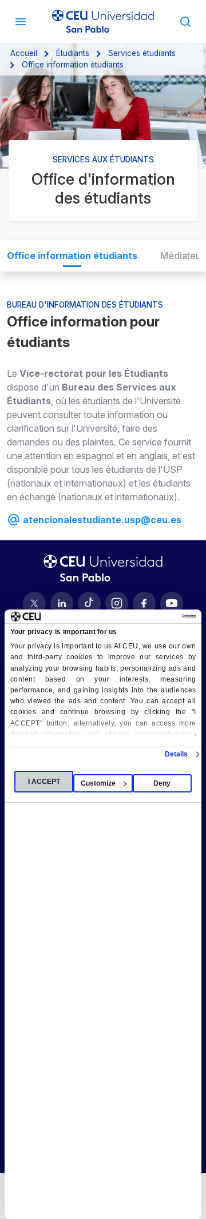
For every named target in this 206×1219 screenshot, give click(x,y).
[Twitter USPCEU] (34, 603)
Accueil (23, 53)
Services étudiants (142, 53)
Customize (98, 783)
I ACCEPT (44, 782)
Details (176, 754)
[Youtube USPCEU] (171, 603)
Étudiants (72, 53)
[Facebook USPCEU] (144, 603)
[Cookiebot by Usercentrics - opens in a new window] (148, 616)
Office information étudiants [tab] (72, 255)
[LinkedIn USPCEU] (61, 603)
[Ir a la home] (103, 21)
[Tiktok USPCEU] (89, 603)
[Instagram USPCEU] (116, 603)
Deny (162, 783)
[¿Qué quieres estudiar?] (185, 21)
